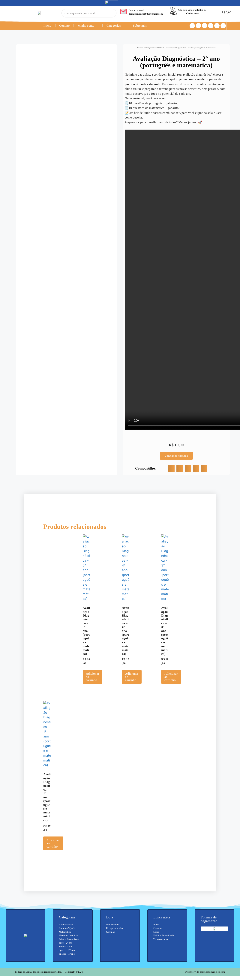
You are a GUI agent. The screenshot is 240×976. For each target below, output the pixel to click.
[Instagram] (198, 25)
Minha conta (86, 25)
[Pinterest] (217, 25)
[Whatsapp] (210, 25)
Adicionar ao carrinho (92, 677)
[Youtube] (204, 25)
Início (47, 25)
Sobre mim (140, 25)
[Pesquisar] (109, 13)
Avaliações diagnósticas (153, 47)
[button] (171, 468)
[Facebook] (192, 25)
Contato (64, 25)
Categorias (113, 25)
